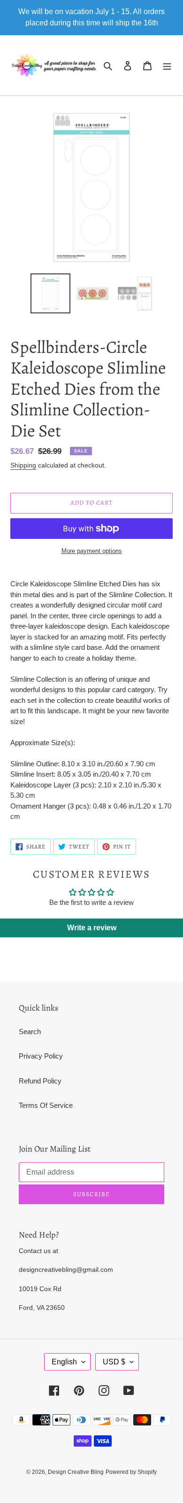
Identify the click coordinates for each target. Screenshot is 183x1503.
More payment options (91, 550)
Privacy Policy (41, 1056)
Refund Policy (40, 1081)
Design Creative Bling (76, 1472)
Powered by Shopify (131, 1472)
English (64, 1362)
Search (30, 1032)
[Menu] (167, 65)
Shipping (23, 465)
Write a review (91, 928)
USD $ (114, 1362)
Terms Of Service (46, 1105)
